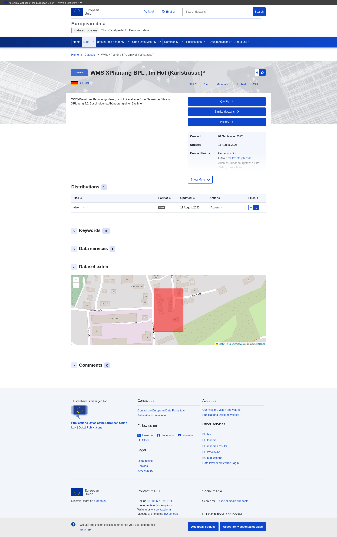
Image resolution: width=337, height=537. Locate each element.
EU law (207, 434)
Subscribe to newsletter (152, 415)
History (224, 121)
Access (215, 207)
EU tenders (209, 440)
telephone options (161, 505)
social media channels (234, 501)
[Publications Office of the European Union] (102, 411)
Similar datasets (225, 111)
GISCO (261, 343)
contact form (163, 509)
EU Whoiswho (211, 452)
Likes (252, 198)
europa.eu (100, 500)
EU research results (214, 446)
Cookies (142, 465)
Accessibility (145, 471)
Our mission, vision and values (221, 409)
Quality (224, 101)
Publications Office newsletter (220, 414)
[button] (70, 2)
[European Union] (102, 492)
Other (145, 440)
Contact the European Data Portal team (161, 410)
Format (163, 198)
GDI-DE (85, 83)
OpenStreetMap (236, 343)
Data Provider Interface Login (220, 462)
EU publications (212, 457)
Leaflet (221, 343)
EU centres (171, 513)
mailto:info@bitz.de (240, 158)
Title (76, 198)
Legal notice (145, 460)
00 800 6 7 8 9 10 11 (159, 501)
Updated (186, 198)
